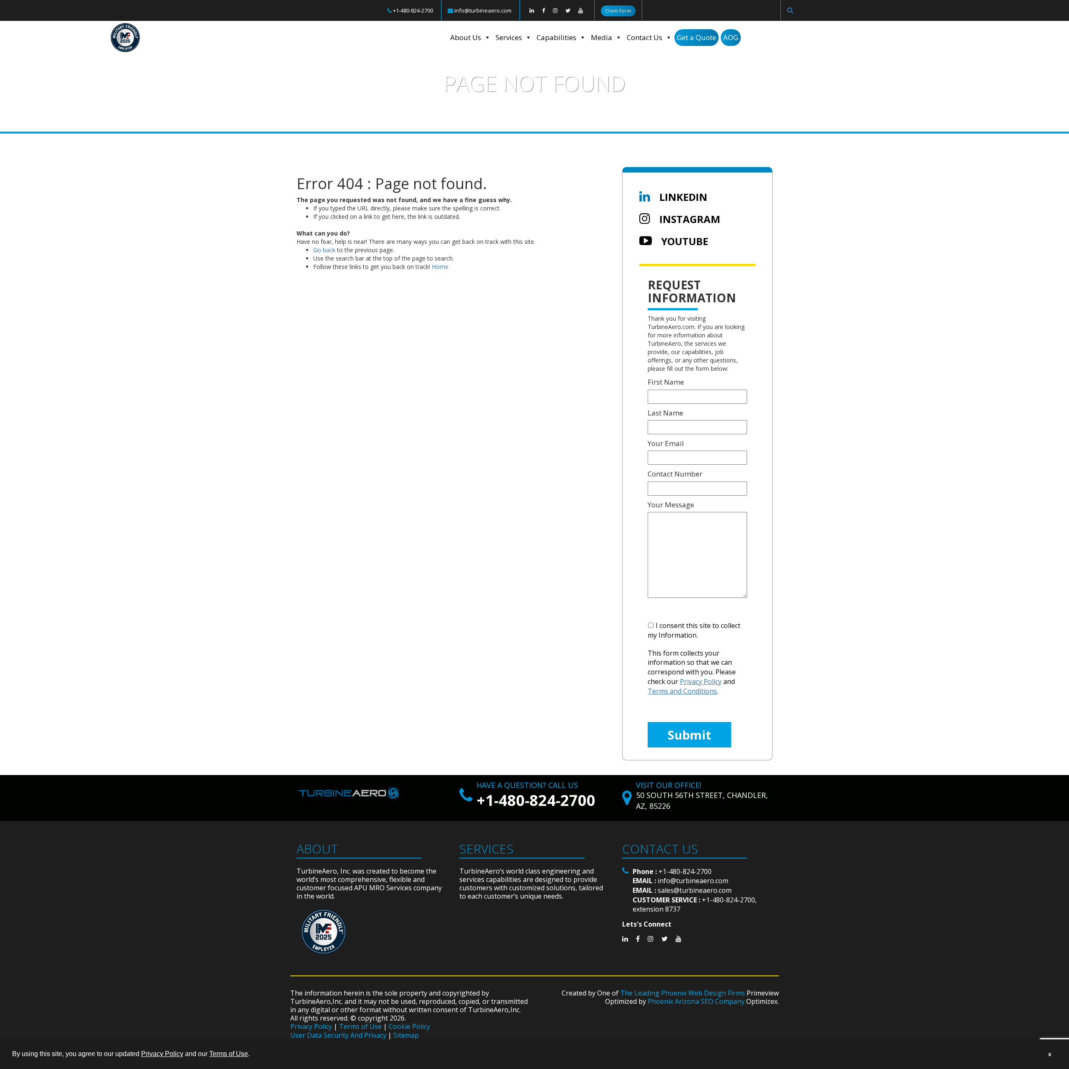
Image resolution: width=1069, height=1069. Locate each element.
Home (307, 122)
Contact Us (644, 37)
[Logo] (381, 37)
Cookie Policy (409, 1026)
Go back (324, 250)
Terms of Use (360, 1026)
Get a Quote (696, 37)
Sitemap (406, 1035)
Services (509, 37)
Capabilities (556, 37)
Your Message (671, 504)
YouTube (683, 241)
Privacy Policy (311, 1026)
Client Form (618, 11)
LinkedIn (682, 197)
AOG (730, 37)
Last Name (665, 413)
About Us (465, 37)
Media (601, 37)
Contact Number (675, 474)
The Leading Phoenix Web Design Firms (682, 993)
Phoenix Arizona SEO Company (696, 1001)
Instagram (688, 219)
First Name (666, 382)
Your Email (666, 443)
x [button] (1049, 1054)
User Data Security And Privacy (338, 1035)
